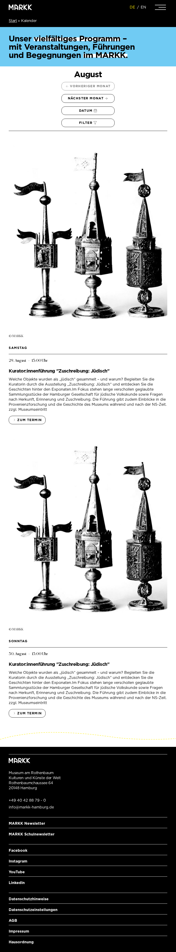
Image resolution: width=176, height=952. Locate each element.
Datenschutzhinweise (29, 899)
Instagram (18, 861)
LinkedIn (17, 883)
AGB (13, 920)
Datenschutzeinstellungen (33, 910)
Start (13, 21)
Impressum (19, 931)
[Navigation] (160, 7)
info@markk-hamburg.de (31, 807)
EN (143, 7)
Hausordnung (21, 942)
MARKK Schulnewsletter (32, 834)
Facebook (18, 850)
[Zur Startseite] (20, 7)
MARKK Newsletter (27, 823)
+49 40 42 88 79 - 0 (27, 800)
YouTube (17, 872)
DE (132, 7)
